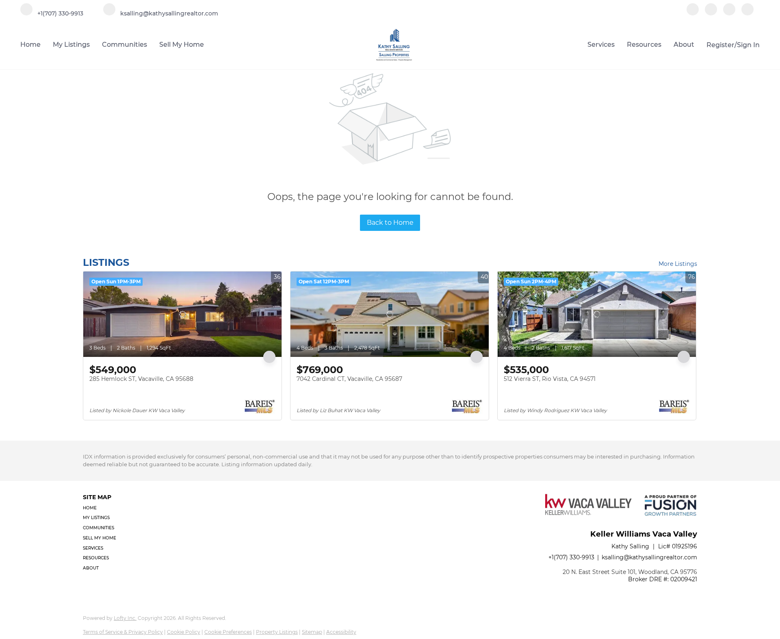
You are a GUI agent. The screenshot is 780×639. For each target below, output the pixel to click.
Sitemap (312, 632)
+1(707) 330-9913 (571, 557)
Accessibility (341, 632)
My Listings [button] (71, 44)
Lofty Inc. (125, 618)
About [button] (684, 44)
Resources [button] (644, 44)
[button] (102, 508)
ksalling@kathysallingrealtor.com (649, 557)
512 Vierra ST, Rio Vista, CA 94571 (550, 379)
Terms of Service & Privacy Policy (123, 632)
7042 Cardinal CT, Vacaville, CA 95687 (349, 379)
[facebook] (693, 13)
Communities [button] (124, 44)
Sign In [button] (748, 45)
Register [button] (720, 45)
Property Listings (277, 632)
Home (30, 44)
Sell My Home (181, 44)
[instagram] (729, 13)
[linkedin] (711, 13)
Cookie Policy (183, 632)
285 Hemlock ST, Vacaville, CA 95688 (141, 379)
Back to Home (390, 222)
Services (601, 44)
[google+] (747, 13)
